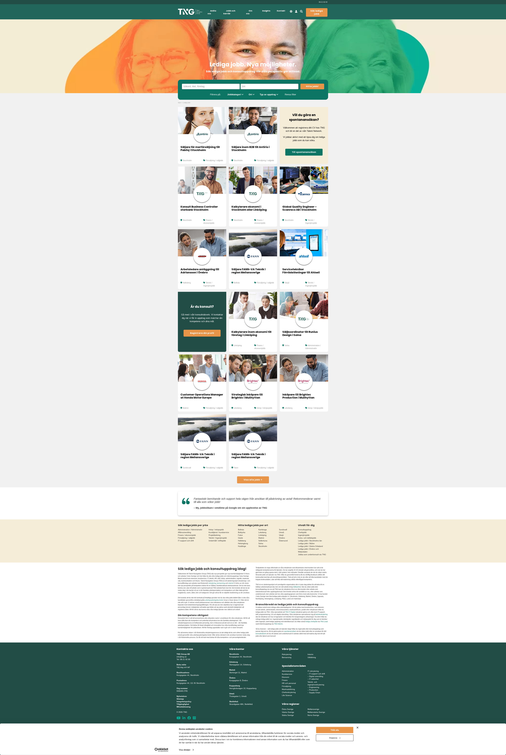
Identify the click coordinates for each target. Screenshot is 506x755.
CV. (239, 600)
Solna (286, 345)
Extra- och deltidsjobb (307, 538)
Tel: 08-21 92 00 (183, 659)
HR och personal (289, 683)
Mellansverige (313, 709)
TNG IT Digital (290, 612)
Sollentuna (262, 541)
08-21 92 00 (323, 2)
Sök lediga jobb (316, 12)
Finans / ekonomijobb (187, 535)
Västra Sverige (288, 712)
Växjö (286, 283)
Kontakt (281, 10)
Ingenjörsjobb (303, 535)
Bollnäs (236, 283)
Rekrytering (286, 654)
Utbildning (312, 657)
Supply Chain (314, 693)
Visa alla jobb (252, 479)
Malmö (185, 408)
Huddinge (242, 546)
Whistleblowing (184, 707)
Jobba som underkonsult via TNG (312, 554)
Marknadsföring (288, 689)
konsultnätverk (261, 634)
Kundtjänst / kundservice (219, 532)
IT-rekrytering (313, 671)
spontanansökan (290, 631)
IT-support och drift (186, 541)
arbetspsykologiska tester (214, 600)
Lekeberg (237, 408)
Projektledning (214, 535)
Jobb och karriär (229, 12)
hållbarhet (296, 587)
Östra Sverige (287, 709)
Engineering (314, 687)
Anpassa (333, 738)
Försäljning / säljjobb (214, 160)
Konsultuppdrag (304, 530)
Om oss (249, 12)
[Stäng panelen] (357, 728)
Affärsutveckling (184, 532)
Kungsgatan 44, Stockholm (188, 675)
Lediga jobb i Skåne (306, 543)
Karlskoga (262, 530)
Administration (288, 671)
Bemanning (286, 657)
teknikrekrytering (322, 614)
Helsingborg (243, 543)
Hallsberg (187, 283)
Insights (266, 10)
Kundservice (287, 674)
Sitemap (180, 699)
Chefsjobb (302, 532)
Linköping (237, 345)
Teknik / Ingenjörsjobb (218, 538)
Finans (285, 680)
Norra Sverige (313, 715)
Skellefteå (233, 701)
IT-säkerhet (314, 679)
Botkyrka (241, 532)
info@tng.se (182, 657)
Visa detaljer (184, 750)
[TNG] (190, 12)
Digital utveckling (316, 676)
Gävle (240, 538)
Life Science (287, 695)
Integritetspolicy (184, 701)
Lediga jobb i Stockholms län (310, 541)
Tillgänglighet (183, 704)
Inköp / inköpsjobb (264, 408)
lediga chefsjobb (311, 621)
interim (230, 583)
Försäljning (286, 686)
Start (179, 102)
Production (313, 690)
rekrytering (212, 583)
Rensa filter (290, 94)
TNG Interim (278, 624)
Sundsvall (187, 467)
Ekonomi (285, 677)
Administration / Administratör (190, 530)
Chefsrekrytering (289, 692)
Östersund (283, 541)
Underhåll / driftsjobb (217, 541)
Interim (310, 654)
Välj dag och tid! (183, 667)
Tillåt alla (335, 730)
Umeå (281, 532)
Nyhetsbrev (182, 696)
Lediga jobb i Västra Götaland (310, 546)
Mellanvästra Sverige (316, 712)
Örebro (282, 538)
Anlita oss (212, 12)
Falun (235, 467)
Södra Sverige (288, 715)
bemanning (221, 583)
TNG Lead (324, 621)
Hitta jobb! (312, 86)
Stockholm (187, 160)
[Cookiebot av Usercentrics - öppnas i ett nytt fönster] (161, 750)
